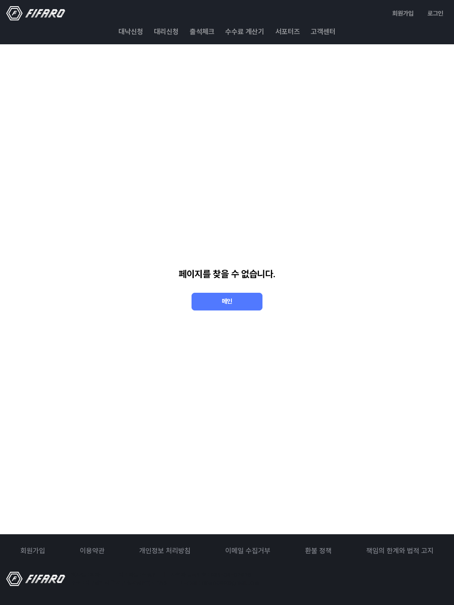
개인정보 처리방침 (165, 551)
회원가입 (403, 13)
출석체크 (202, 31)
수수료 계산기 (244, 31)
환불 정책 (318, 551)
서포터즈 (287, 31)
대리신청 (166, 31)
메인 (227, 301)
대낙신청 (130, 31)
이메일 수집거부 (247, 551)
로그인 (435, 13)
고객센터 (323, 31)
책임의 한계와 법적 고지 (400, 551)
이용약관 (92, 551)
